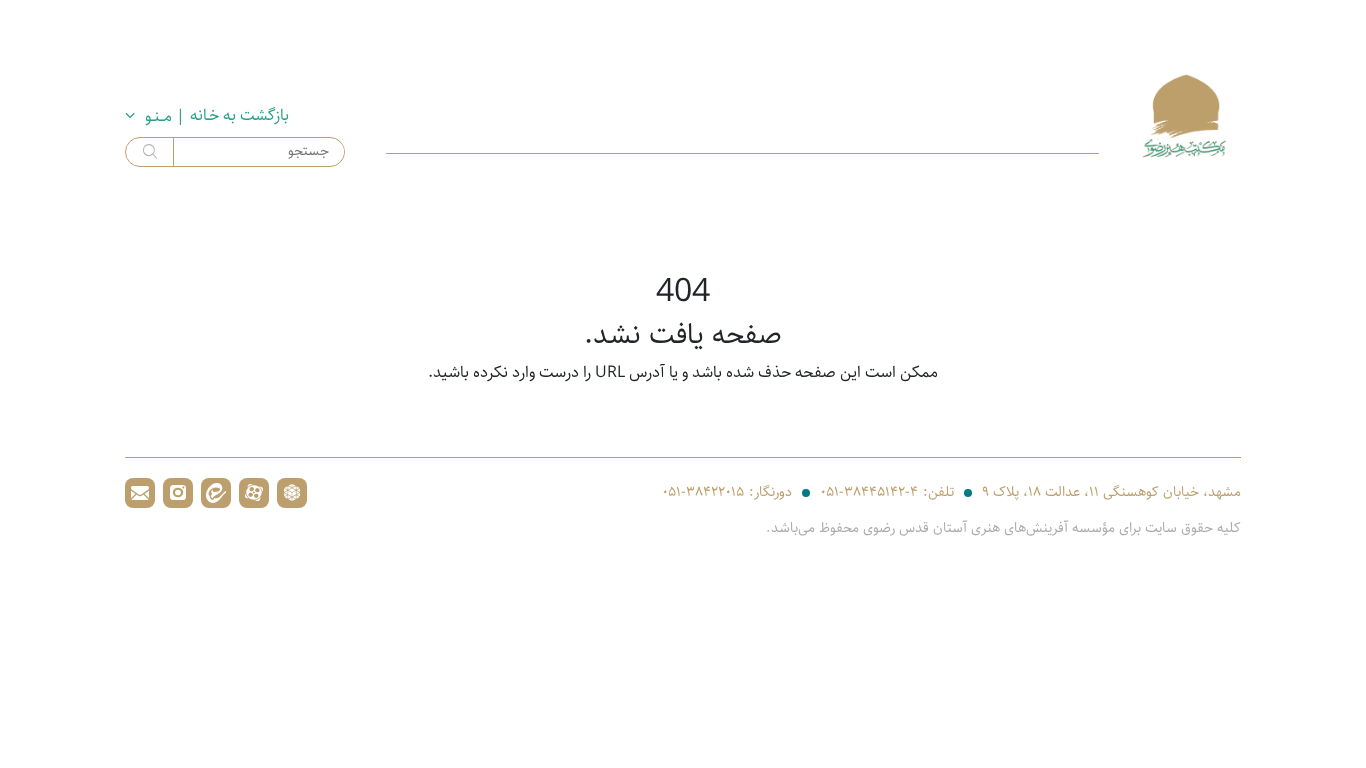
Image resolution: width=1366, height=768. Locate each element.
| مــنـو (165, 116)
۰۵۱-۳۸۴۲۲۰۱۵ (703, 492)
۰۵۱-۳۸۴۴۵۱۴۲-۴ (869, 492)
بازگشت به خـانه (239, 116)
